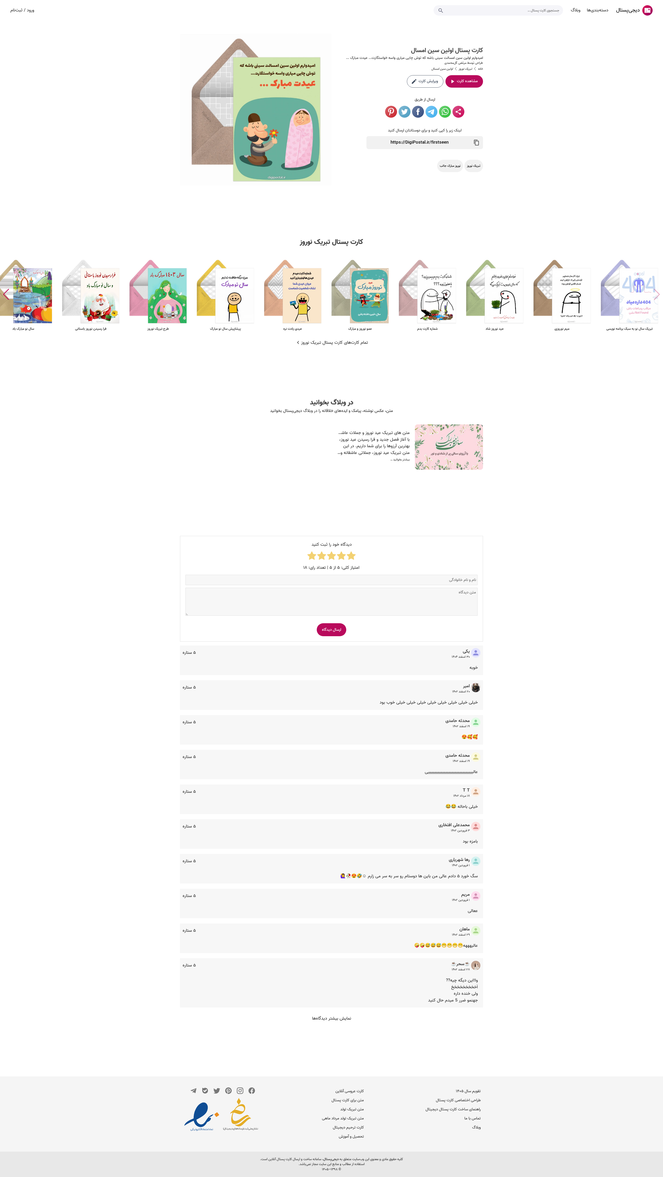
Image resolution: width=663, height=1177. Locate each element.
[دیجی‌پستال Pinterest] (228, 1091)
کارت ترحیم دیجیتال (348, 1127)
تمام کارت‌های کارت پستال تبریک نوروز (334, 342)
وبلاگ (476, 1127)
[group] (629, 295)
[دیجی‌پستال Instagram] (240, 1091)
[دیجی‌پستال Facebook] (252, 1091)
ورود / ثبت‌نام (22, 10)
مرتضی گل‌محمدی (455, 62)
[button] (6, 294)
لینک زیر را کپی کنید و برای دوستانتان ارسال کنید (425, 130)
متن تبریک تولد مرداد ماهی (343, 1118)
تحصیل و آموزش (351, 1136)
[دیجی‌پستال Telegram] (193, 1091)
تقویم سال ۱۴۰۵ (468, 1091)
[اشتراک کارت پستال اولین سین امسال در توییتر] (404, 112)
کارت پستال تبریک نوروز (331, 242)
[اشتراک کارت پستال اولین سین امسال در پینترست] (391, 112)
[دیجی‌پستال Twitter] (217, 1091)
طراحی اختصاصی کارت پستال (458, 1100)
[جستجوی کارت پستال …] (441, 10)
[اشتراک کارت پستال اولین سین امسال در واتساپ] (445, 112)
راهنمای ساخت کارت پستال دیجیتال (453, 1109)
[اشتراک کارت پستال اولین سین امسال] (458, 112)
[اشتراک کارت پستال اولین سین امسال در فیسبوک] (418, 112)
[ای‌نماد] (201, 1116)
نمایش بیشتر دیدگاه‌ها (331, 1018)
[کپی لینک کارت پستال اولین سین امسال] (476, 142)
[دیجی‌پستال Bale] (205, 1091)
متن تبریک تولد (352, 1109)
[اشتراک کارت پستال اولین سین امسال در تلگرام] (431, 112)
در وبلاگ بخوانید (331, 402)
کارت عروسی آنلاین (349, 1091)
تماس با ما (472, 1118)
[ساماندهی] (240, 1116)
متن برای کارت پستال (348, 1100)
